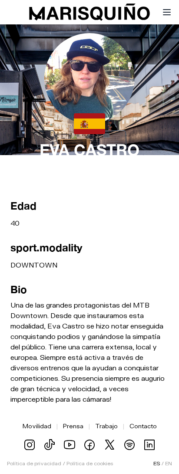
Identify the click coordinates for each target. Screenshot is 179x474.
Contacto (143, 426)
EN (168, 463)
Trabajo (106, 426)
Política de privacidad (34, 463)
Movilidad (37, 426)
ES (156, 463)
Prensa (73, 426)
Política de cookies (89, 463)
